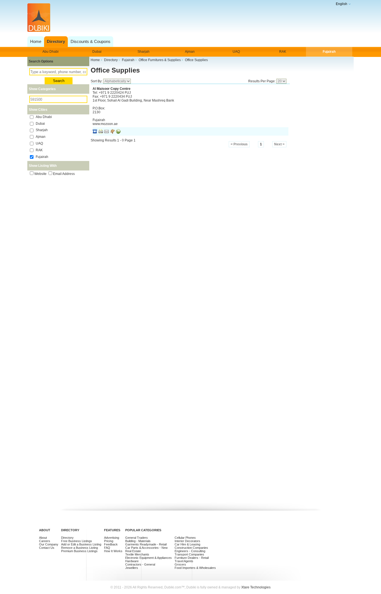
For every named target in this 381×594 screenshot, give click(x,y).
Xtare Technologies (256, 587)
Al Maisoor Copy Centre (112, 89)
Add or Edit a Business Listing (81, 544)
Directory (67, 537)
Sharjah (143, 52)
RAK (282, 52)
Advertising (111, 537)
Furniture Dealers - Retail (192, 557)
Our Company (48, 544)
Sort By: (97, 81)
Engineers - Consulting (190, 551)
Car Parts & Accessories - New (146, 547)
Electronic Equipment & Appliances (148, 557)
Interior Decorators (187, 541)
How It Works (113, 551)
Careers (44, 541)
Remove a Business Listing (79, 547)
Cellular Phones (185, 537)
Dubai (97, 52)
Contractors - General (140, 564)
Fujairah (329, 52)
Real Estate (133, 551)
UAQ (236, 52)
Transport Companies (189, 554)
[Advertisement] (189, 18)
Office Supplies (115, 70)
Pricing (108, 541)
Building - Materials (138, 541)
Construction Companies (191, 547)
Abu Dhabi (50, 52)
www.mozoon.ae (105, 124)
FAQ (107, 547)
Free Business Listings (76, 541)
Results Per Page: (262, 81)
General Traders (136, 537)
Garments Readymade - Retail (146, 544)
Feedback (111, 544)
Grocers (180, 564)
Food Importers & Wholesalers (195, 567)
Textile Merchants (137, 554)
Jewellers (131, 567)
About (43, 537)
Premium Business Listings (79, 551)
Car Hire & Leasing (187, 544)
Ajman (190, 52)
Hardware (132, 561)
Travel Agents (184, 561)
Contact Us (46, 547)
